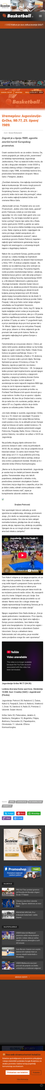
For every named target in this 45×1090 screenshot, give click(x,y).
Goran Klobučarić (15, 133)
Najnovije (8, 884)
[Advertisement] (22, 52)
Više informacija (22, 1079)
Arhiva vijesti (21, 977)
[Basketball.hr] (17, 17)
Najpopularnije (10, 927)
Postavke (36, 1073)
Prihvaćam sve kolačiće (17, 1072)
